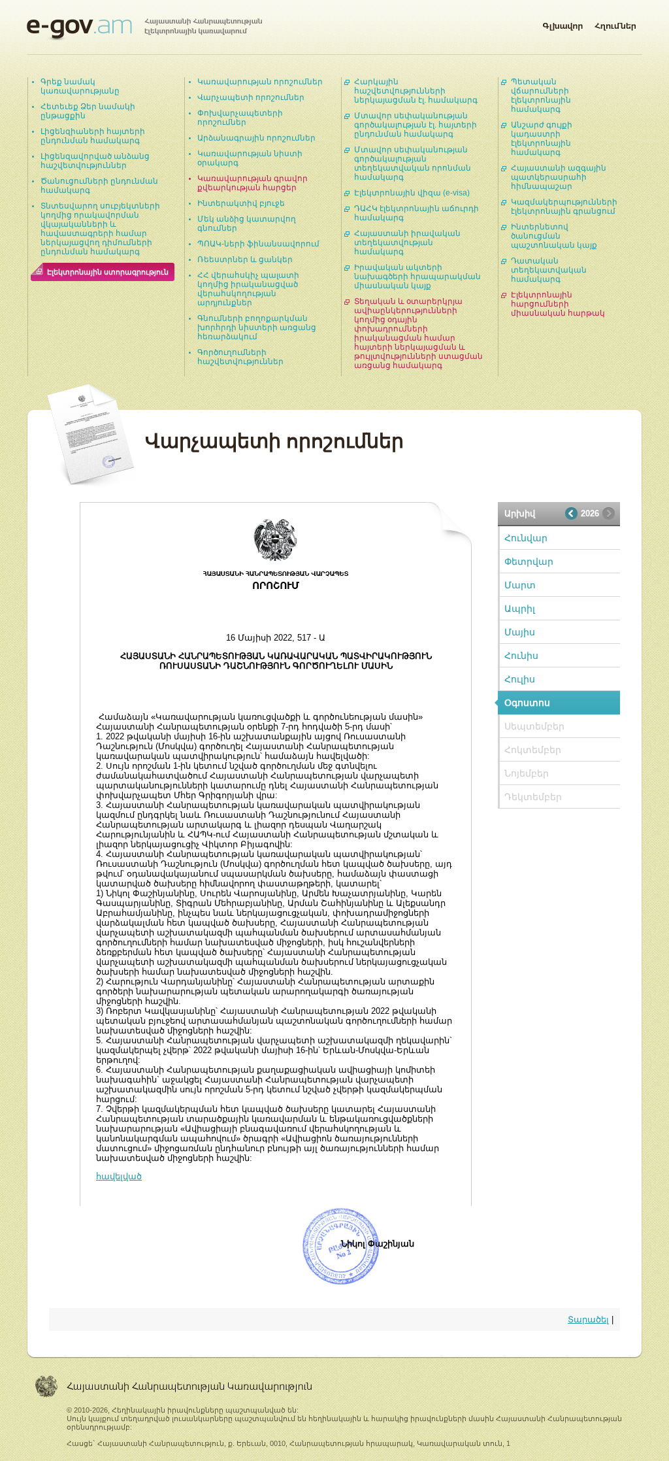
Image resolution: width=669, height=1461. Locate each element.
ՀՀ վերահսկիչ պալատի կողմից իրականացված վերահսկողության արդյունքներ (248, 289)
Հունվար (525, 538)
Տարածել (588, 1319)
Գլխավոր (562, 23)
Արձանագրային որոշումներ (256, 138)
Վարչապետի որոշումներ (250, 97)
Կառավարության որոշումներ (260, 81)
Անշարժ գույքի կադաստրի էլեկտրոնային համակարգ (541, 138)
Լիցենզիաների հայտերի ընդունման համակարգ (93, 136)
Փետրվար (528, 561)
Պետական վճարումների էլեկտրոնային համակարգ (541, 95)
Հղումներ (615, 23)
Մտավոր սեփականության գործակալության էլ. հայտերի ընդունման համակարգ (415, 125)
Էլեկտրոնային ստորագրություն (108, 272)
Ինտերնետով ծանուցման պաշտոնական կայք (554, 236)
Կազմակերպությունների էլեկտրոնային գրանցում (564, 206)
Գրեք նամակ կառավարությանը (80, 86)
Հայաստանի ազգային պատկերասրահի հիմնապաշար (558, 177)
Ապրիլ (519, 608)
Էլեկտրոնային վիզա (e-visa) (412, 192)
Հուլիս (519, 679)
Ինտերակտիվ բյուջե (241, 203)
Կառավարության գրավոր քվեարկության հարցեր (252, 183)
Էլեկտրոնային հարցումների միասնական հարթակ (558, 304)
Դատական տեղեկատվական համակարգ (549, 270)
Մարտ (520, 585)
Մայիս (519, 632)
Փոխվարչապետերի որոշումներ (240, 118)
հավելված (119, 1176)
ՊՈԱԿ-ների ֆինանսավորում (258, 243)
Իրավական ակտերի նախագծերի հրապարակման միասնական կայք (417, 276)
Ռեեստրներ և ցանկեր (245, 259)
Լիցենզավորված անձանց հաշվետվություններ (95, 161)
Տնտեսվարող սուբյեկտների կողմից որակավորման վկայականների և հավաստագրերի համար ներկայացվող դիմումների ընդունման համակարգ (100, 228)
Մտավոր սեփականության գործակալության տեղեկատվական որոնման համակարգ (412, 163)
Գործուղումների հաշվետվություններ (240, 357)
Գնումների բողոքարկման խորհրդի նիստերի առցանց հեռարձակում (256, 327)
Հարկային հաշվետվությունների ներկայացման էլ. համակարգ (416, 91)
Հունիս (521, 655)
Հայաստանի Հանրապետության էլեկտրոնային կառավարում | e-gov (144, 29)
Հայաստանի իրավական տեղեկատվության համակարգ (407, 242)
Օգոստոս (527, 702)
